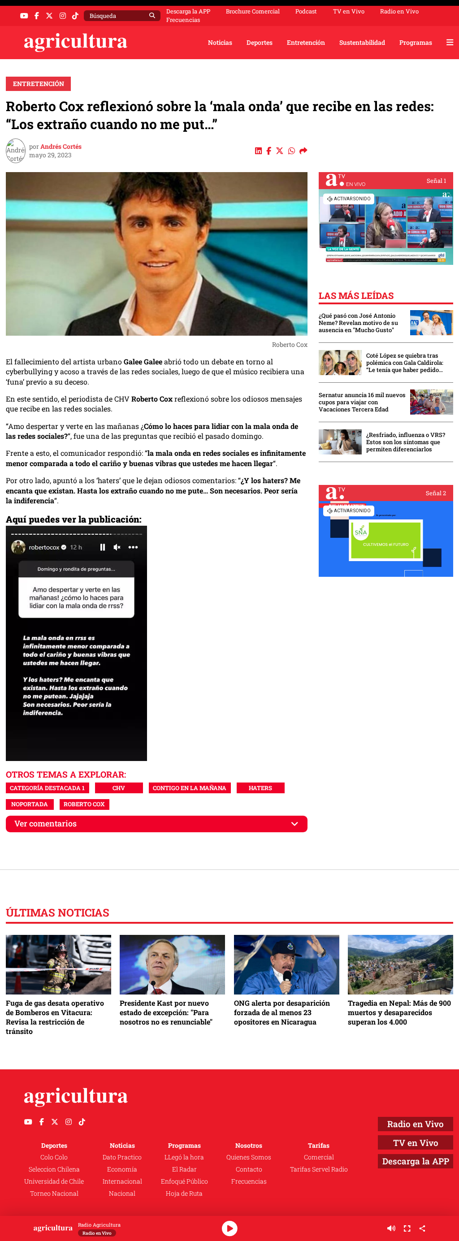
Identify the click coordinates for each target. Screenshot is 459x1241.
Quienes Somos (248, 1157)
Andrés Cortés (61, 146)
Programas (415, 42)
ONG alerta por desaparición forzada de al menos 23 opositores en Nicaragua (282, 1012)
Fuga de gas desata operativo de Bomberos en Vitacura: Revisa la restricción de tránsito (55, 1017)
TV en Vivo (348, 11)
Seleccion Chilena (54, 1169)
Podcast (306, 11)
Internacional (122, 1181)
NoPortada (29, 804)
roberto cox (84, 804)
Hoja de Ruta (184, 1193)
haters (260, 787)
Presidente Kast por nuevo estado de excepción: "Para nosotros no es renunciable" (166, 1012)
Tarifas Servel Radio (319, 1169)
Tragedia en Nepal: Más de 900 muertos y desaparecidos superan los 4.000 (399, 1012)
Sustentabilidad (362, 42)
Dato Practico (122, 1157)
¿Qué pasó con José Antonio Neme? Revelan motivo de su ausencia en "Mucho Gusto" (358, 322)
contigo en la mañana (189, 787)
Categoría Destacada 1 (47, 787)
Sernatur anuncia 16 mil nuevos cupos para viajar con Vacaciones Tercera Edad (362, 402)
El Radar (184, 1169)
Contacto (249, 1169)
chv (119, 787)
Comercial (319, 1157)
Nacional (122, 1193)
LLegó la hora (184, 1157)
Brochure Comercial (253, 11)
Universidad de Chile (54, 1181)
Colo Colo (54, 1157)
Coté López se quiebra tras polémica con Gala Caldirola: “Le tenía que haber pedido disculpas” (404, 362)
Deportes (260, 42)
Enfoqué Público (184, 1181)
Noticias (220, 42)
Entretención (306, 42)
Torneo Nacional (54, 1193)
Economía (122, 1169)
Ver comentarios (45, 823)
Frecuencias (183, 20)
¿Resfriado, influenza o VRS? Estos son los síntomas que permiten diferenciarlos (405, 442)
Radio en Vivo (399, 11)
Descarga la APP (188, 11)
